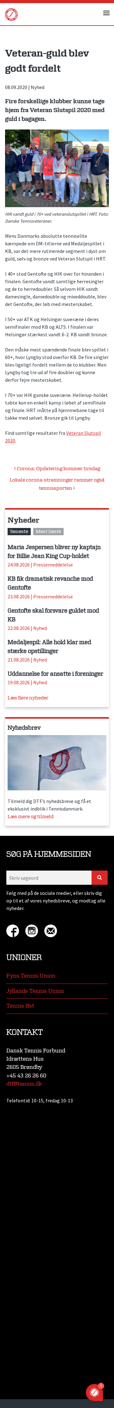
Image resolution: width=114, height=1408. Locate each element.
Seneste (19, 532)
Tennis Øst (20, 1006)
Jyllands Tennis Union (35, 991)
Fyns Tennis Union (30, 976)
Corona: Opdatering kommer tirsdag (58, 469)
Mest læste (48, 532)
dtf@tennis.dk (24, 1084)
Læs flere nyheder (28, 698)
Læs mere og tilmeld (31, 817)
